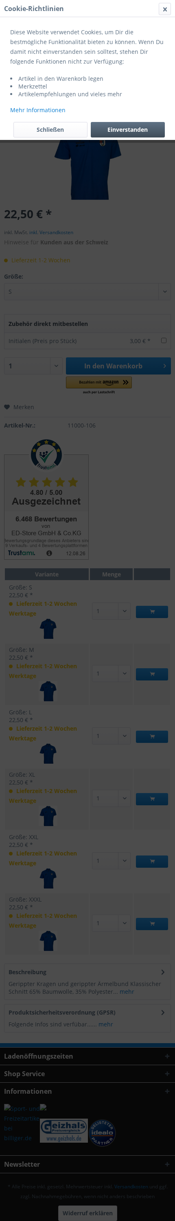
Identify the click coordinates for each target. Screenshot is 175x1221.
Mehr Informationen (38, 110)
